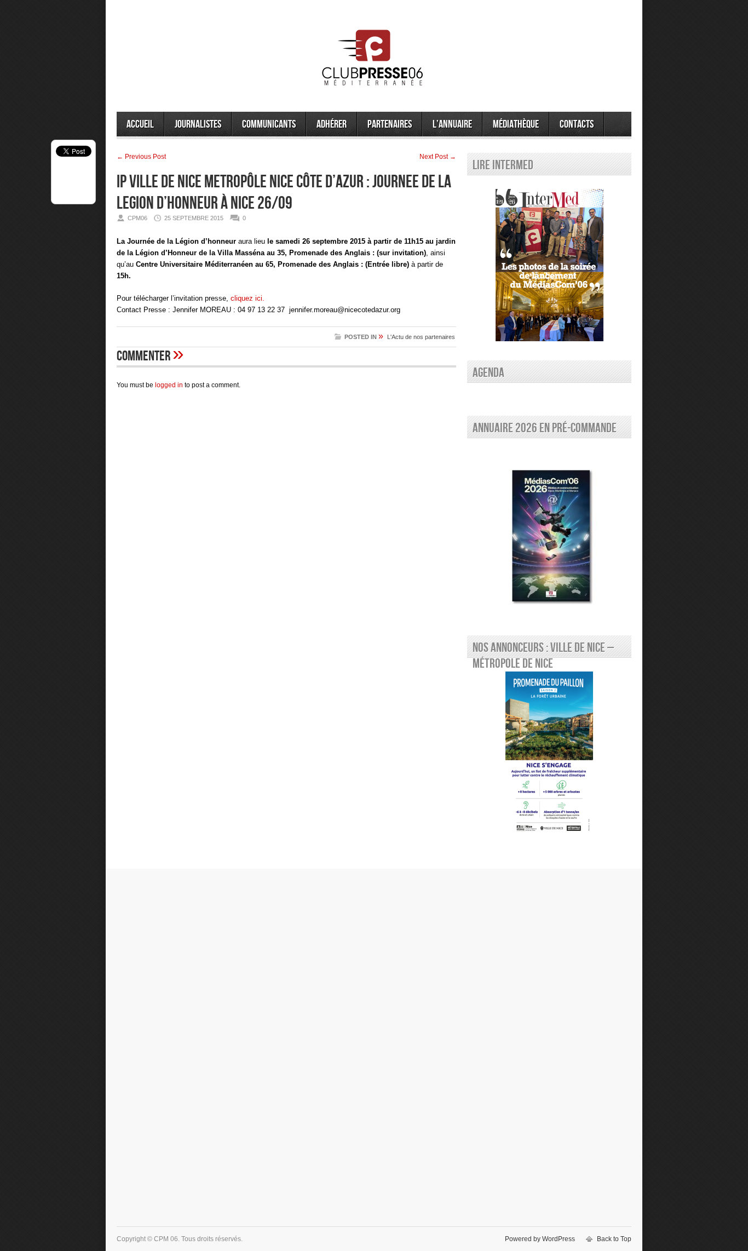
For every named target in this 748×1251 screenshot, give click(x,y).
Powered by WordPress (540, 1239)
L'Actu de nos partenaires (421, 337)
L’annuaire (452, 124)
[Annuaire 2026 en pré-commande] (549, 534)
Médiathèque (516, 124)
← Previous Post (141, 156)
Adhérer (332, 124)
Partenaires (389, 124)
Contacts (577, 124)
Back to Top (614, 1239)
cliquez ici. (247, 298)
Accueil (140, 124)
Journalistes (198, 124)
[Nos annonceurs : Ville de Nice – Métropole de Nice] (549, 754)
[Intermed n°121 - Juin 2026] (549, 265)
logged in (169, 385)
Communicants (269, 124)
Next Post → (437, 156)
